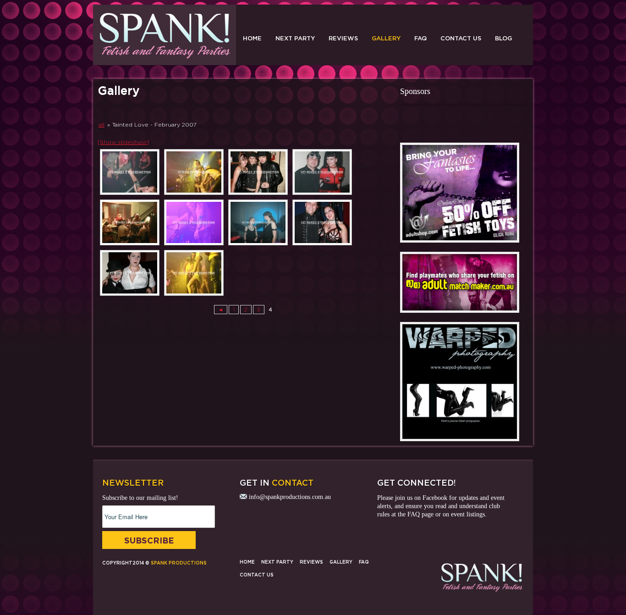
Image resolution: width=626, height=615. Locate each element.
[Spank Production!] (164, 60)
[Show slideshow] (123, 142)
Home (252, 38)
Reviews (343, 38)
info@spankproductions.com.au (290, 496)
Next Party (295, 38)
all (101, 124)
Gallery (386, 38)
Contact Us (460, 38)
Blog (503, 38)
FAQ (420, 38)
